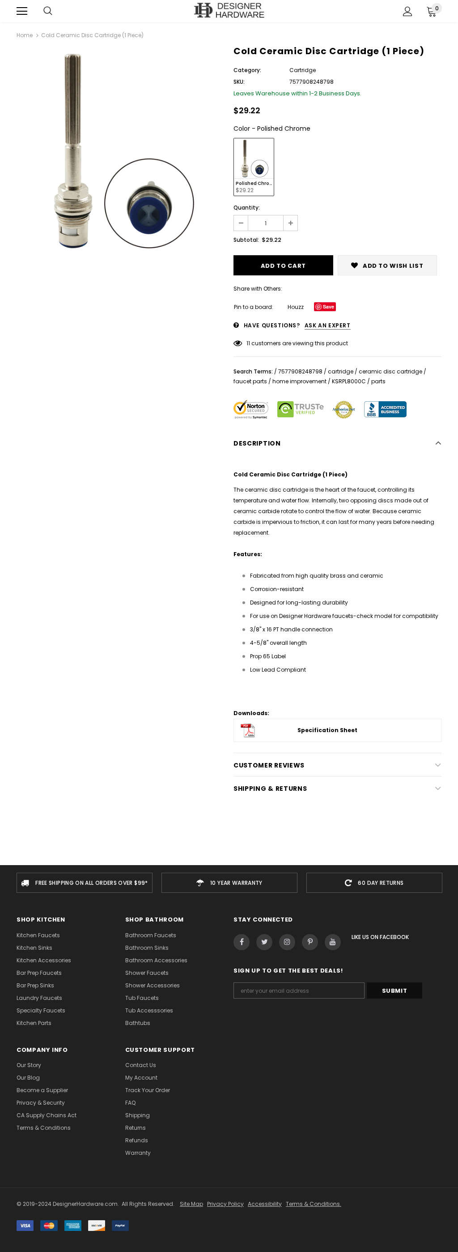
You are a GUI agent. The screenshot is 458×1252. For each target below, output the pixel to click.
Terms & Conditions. (313, 1204)
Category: (247, 70)
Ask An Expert (328, 325)
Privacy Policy (225, 1204)
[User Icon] (407, 11)
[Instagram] (287, 942)
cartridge (340, 371)
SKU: (239, 82)
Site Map (191, 1204)
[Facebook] (241, 942)
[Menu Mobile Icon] (22, 11)
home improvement (299, 381)
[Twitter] (264, 942)
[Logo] (229, 11)
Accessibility (265, 1204)
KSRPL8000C (349, 381)
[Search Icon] (47, 11)
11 (248, 343)
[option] (121, 151)
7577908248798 (300, 371)
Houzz (296, 307)
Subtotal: (246, 240)
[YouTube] (333, 942)
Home (25, 35)
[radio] (253, 167)
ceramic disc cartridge (390, 371)
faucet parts (250, 381)
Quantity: (246, 207)
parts (378, 381)
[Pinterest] (310, 942)
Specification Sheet (327, 730)
